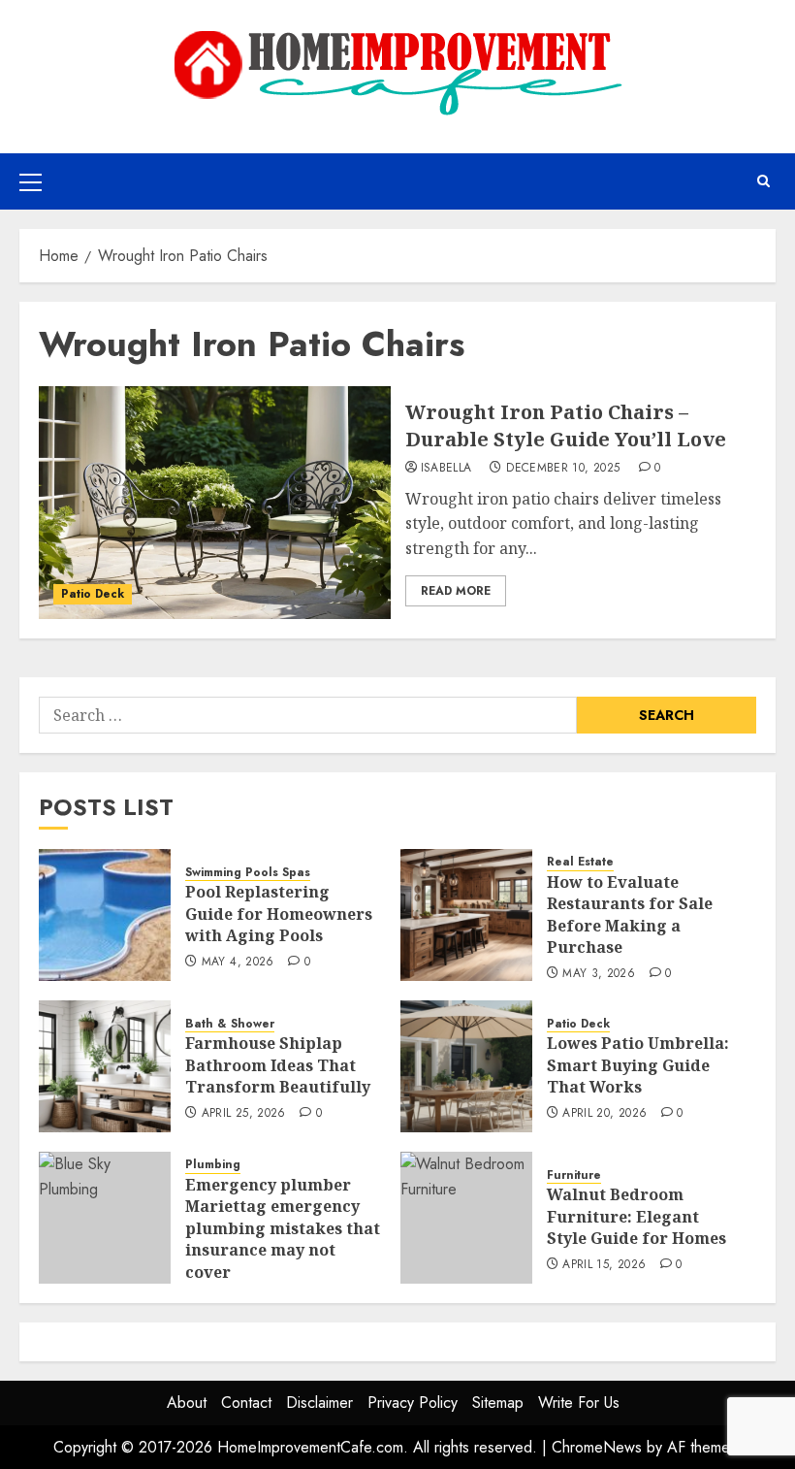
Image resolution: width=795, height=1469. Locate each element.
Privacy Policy (412, 1402)
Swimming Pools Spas (247, 873)
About (187, 1402)
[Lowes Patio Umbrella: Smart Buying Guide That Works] (466, 1066)
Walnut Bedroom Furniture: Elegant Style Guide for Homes (636, 1216)
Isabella (446, 468)
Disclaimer (319, 1402)
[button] (30, 181)
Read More (456, 591)
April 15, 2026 (604, 1265)
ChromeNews (597, 1447)
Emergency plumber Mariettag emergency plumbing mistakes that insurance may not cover (282, 1228)
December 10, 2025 (563, 468)
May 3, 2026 (598, 974)
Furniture (574, 1175)
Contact (246, 1402)
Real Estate (580, 862)
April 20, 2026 (604, 1114)
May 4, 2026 (238, 962)
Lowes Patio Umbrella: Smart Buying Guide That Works (638, 1064)
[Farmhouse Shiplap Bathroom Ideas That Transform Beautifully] (105, 1066)
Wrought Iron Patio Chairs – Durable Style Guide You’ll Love (565, 425)
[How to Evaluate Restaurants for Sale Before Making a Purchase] (466, 915)
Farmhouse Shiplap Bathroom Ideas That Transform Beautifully (277, 1064)
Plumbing (212, 1165)
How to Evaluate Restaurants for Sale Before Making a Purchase (630, 914)
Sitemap (498, 1402)
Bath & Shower (229, 1024)
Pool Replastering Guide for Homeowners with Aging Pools (278, 913)
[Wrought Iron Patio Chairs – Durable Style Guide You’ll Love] (215, 502)
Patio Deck (92, 594)
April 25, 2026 (244, 1114)
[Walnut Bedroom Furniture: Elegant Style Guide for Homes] (466, 1218)
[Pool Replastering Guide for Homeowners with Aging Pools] (105, 915)
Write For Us (579, 1402)
